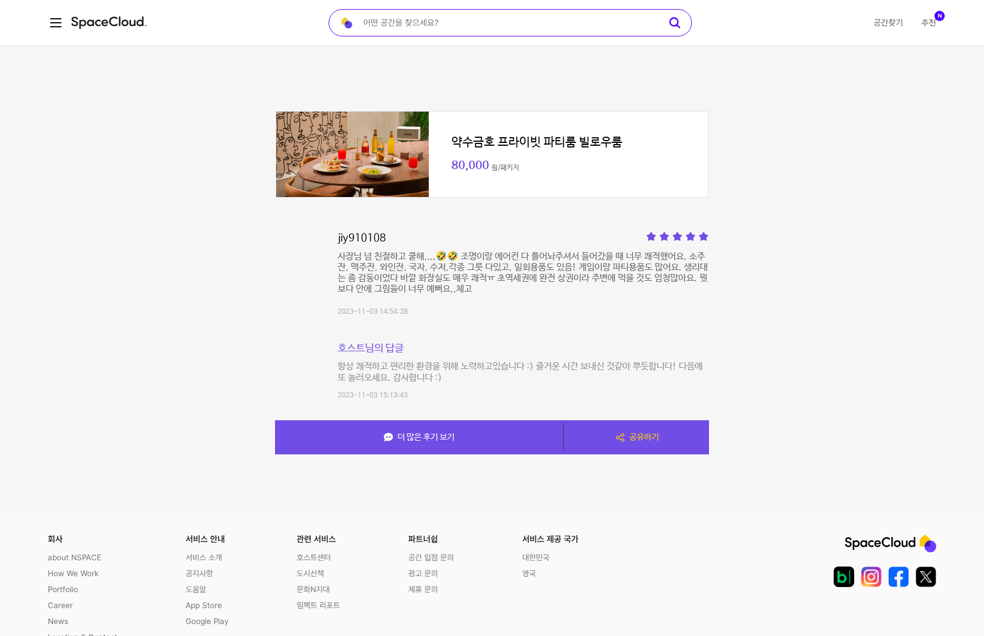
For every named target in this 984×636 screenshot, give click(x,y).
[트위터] (926, 577)
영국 (529, 573)
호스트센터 (314, 557)
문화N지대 (313, 589)
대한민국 (536, 557)
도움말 (196, 589)
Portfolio (63, 589)
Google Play (207, 621)
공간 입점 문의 (431, 557)
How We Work (73, 573)
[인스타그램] (871, 577)
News (58, 621)
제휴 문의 (423, 589)
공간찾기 (888, 23)
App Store (204, 605)
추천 (928, 23)
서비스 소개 (204, 557)
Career (60, 605)
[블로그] (844, 577)
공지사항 (199, 573)
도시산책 (310, 573)
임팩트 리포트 (318, 605)
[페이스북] (898, 577)
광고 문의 (423, 573)
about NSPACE (74, 557)
